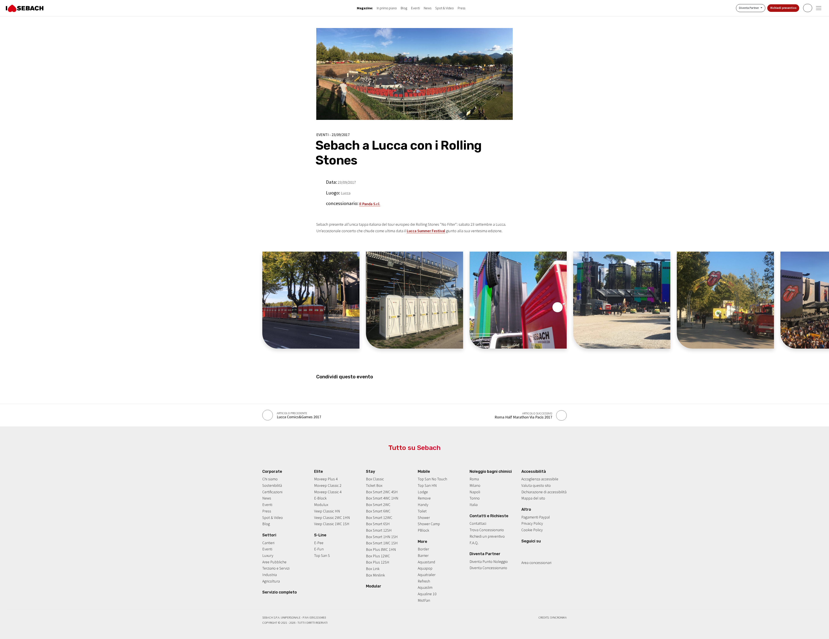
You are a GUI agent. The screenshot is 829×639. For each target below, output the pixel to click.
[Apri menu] (818, 8)
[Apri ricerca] (807, 8)
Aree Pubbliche (274, 561)
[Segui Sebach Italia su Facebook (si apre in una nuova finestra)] (523, 549)
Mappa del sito (533, 498)
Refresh (424, 581)
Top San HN (427, 485)
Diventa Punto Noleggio (489, 561)
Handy (423, 504)
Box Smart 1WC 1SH (382, 542)
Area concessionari (536, 562)
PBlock (423, 530)
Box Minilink (375, 575)
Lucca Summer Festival (426, 230)
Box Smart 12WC (379, 517)
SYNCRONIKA (558, 617)
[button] (557, 307)
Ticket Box (374, 485)
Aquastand (426, 561)
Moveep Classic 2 (328, 485)
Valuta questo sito (536, 485)
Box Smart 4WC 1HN (382, 498)
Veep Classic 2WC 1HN (332, 517)
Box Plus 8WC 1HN (381, 549)
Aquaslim (425, 587)
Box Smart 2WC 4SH (382, 491)
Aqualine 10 (427, 593)
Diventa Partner (749, 8)
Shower (424, 517)
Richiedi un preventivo (487, 536)
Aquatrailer (426, 574)
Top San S (322, 555)
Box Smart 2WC (378, 504)
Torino (475, 498)
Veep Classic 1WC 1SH (331, 523)
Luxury (267, 555)
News (427, 8)
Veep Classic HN (327, 511)
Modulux (321, 504)
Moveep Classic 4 (328, 491)
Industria (269, 574)
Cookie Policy (532, 529)
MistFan (424, 600)
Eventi (415, 8)
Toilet (422, 511)
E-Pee (318, 542)
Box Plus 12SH (377, 562)
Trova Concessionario (487, 529)
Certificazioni (272, 491)
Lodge (423, 491)
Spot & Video (444, 8)
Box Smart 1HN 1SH (382, 536)
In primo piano (387, 8)
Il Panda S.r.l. (369, 203)
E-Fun (319, 549)
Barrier (423, 555)
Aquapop (425, 568)
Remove (424, 498)
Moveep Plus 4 (326, 478)
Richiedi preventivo (783, 8)
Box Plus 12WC (378, 555)
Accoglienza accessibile (539, 478)
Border (423, 549)
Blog (404, 8)
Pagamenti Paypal (535, 517)
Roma (474, 478)
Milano (475, 485)
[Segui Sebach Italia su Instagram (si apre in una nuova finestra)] (530, 549)
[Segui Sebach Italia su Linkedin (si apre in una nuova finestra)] (543, 549)
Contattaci (478, 523)
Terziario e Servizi (276, 568)
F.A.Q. (474, 542)
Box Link (373, 568)
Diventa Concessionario (488, 567)
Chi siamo (270, 478)
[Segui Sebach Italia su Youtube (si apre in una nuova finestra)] (537, 549)
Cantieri (268, 542)
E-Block (320, 498)
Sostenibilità (272, 485)
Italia (474, 504)
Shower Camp (429, 523)
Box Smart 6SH (378, 523)
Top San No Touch (432, 478)
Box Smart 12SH (379, 530)
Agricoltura (271, 581)
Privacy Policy (532, 523)
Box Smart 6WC (378, 511)
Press (461, 8)
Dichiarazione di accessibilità (543, 491)
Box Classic (375, 478)
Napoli (475, 491)
